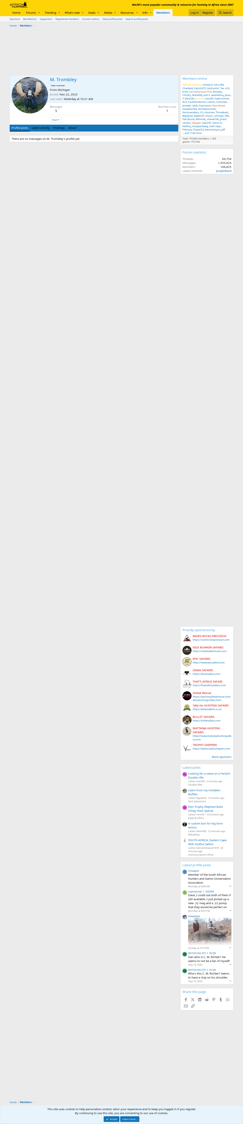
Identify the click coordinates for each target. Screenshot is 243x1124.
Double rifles (195, 784)
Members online (194, 78)
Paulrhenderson (197, 102)
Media (108, 12)
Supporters (46, 19)
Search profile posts (136, 19)
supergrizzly (195, 891)
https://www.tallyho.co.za (207, 709)
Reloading (194, 834)
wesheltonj (217, 95)
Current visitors (90, 19)
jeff (223, 129)
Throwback (222, 112)
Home (16, 12)
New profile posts (112, 19)
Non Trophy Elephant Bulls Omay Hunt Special (205, 809)
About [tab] (72, 128)
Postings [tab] (59, 128)
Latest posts (191, 767)
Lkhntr (211, 102)
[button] (39, 12)
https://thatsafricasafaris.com (209, 685)
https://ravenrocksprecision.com (211, 639)
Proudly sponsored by (198, 630)
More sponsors (221, 757)
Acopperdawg (200, 126)
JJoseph (186, 105)
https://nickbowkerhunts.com (209, 651)
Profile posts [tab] (20, 128)
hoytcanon (205, 105)
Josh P (206, 95)
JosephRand (223, 171)
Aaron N (217, 122)
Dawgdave (194, 916)
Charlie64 (187, 88)
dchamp (217, 91)
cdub (195, 105)
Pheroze (187, 129)
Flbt (227, 115)
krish (185, 91)
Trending (50, 12)
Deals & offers (196, 818)
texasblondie (189, 109)
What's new (72, 12)
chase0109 (213, 119)
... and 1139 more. (192, 133)
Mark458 (197, 95)
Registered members (67, 19)
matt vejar (215, 126)
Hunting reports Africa (200, 854)
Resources (127, 12)
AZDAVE (209, 891)
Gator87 (206, 122)
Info (145, 12)
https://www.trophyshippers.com (211, 748)
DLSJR (212, 953)
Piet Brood (188, 119)
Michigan (64, 90)
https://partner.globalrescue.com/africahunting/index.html (212, 698)
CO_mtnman (207, 112)
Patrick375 (200, 88)
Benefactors (30, 19)
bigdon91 (199, 115)
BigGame (187, 115)
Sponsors (14, 19)
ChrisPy (186, 95)
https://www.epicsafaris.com (209, 662)
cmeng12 (207, 84)
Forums (31, 12)
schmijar (219, 115)
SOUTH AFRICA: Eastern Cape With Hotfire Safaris (207, 842)
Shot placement (197, 801)
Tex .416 (224, 88)
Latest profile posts (196, 865)
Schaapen (193, 870)
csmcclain (221, 102)
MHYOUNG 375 (197, 953)
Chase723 (198, 129)
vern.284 (219, 84)
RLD (184, 102)
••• (230, 886)
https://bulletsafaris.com (206, 720)
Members (163, 12)
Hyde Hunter (221, 98)
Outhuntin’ (213, 88)
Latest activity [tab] (41, 128)
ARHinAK (201, 119)
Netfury (186, 126)
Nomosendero (190, 112)
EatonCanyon (212, 129)
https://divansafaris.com (206, 674)
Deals (91, 12)
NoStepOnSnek (207, 109)
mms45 (209, 98)
